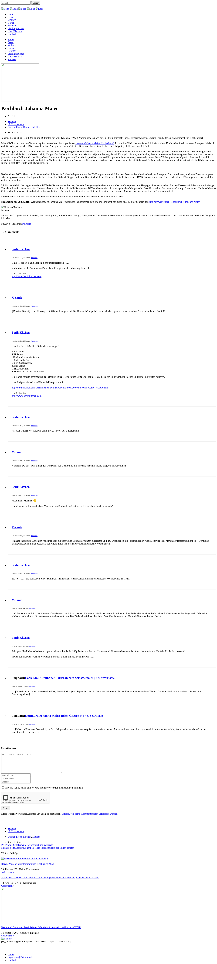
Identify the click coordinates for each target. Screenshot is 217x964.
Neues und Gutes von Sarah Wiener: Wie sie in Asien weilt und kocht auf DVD (41, 927)
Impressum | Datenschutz (20, 957)
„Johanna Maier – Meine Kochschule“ (94, 143)
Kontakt (12, 960)
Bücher (11, 127)
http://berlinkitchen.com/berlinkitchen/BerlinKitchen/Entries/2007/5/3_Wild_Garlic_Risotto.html (60, 387)
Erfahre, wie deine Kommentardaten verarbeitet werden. (90, 813)
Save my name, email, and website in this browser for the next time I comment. (43, 787)
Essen (19, 127)
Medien (36, 127)
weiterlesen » (7, 872)
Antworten (34, 258)
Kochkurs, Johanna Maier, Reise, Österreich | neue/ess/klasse (64, 715)
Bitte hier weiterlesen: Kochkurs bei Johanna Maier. (174, 201)
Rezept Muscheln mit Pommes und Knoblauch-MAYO (29, 864)
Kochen (27, 127)
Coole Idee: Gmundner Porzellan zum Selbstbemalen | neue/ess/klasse (70, 677)
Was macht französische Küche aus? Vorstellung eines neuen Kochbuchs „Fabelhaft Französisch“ (50, 877)
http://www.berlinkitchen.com (26, 276)
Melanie (17, 297)
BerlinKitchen (21, 249)
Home (11, 954)
